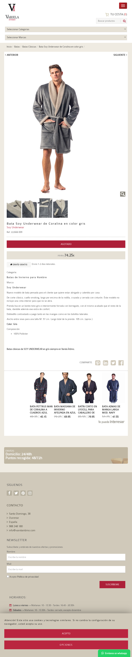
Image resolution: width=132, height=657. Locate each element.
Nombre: (11, 551)
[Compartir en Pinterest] (98, 363)
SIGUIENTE (119, 54)
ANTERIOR (12, 54)
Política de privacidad (27, 576)
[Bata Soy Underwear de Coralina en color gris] (66, 128)
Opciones (66, 645)
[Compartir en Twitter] (114, 363)
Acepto (66, 633)
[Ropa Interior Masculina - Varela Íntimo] (21, 12)
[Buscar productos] (123, 21)
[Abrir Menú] (123, 5)
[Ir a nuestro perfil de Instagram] (29, 493)
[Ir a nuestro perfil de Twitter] (16, 493)
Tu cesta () (118, 14)
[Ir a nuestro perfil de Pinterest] (23, 493)
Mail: (9, 563)
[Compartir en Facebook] (121, 363)
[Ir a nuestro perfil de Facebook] (9, 493)
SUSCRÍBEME (112, 584)
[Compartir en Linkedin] (106, 363)
